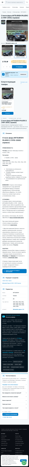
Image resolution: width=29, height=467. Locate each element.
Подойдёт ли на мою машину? (10, 384)
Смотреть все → (23, 82)
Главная (4, 12)
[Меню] (2, 2)
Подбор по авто (6, 7)
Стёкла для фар (16, 12)
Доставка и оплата (5, 454)
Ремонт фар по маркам (6, 450)
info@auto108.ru (18, 452)
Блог (2, 452)
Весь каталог (4, 445)
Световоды (3, 441)
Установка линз (18, 439)
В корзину (20, 66)
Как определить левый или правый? (11, 392)
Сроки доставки (6, 404)
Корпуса (22, 7)
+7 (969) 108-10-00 (7, 417)
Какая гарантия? (6, 400)
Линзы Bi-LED (4, 443)
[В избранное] (12, 89)
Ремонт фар (17, 436)
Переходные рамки (5, 439)
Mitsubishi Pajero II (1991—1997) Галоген (11, 283)
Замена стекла (18, 437)
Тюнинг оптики (18, 445)
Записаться (23, 74)
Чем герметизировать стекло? (10, 408)
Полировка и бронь (19, 443)
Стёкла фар (15, 7)
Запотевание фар (19, 441)
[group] (7, 101)
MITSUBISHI (23, 12)
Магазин (9, 12)
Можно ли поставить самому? (10, 396)
